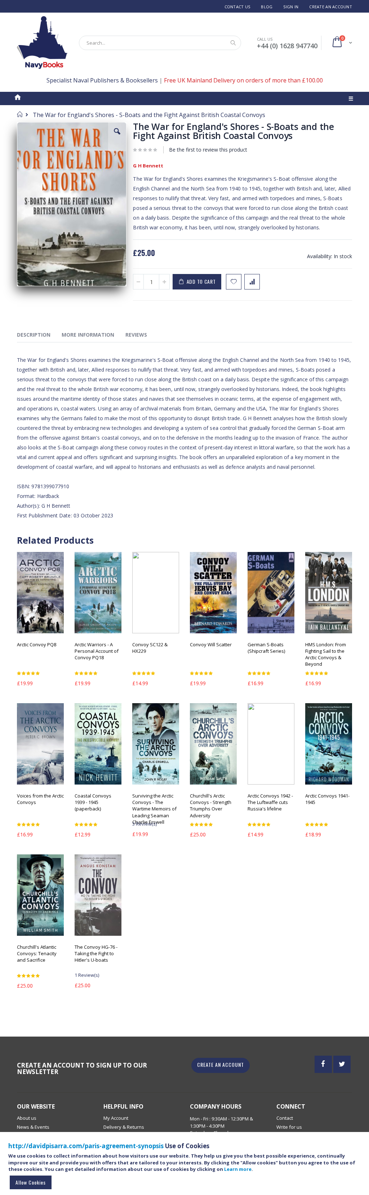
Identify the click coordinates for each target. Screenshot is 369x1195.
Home (19, 114)
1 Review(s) (87, 975)
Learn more (238, 1169)
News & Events (33, 1127)
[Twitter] (342, 1064)
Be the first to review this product (208, 149)
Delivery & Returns (123, 1127)
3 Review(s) (144, 824)
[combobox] (160, 43)
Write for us (289, 1127)
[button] (117, 136)
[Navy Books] (42, 42)
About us (26, 1118)
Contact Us (237, 6)
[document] (185, 1167)
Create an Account (330, 6)
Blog (266, 6)
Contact (284, 1118)
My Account (115, 1118)
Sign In (290, 6)
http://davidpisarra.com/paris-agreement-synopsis (86, 1146)
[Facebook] (323, 1064)
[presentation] (39, 336)
